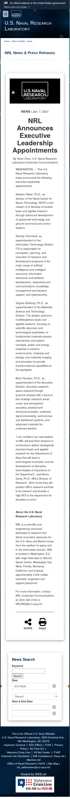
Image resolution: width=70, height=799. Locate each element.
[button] (17, 7)
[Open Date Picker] (54, 685)
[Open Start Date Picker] (54, 706)
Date (15, 680)
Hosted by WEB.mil (33, 774)
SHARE (28, 628)
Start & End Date (22, 701)
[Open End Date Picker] (54, 713)
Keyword (17, 666)
